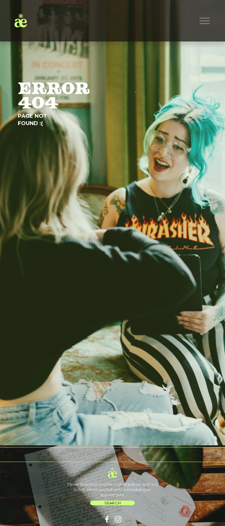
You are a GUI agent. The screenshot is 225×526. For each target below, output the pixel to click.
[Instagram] (118, 519)
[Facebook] (106, 519)
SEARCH (112, 503)
